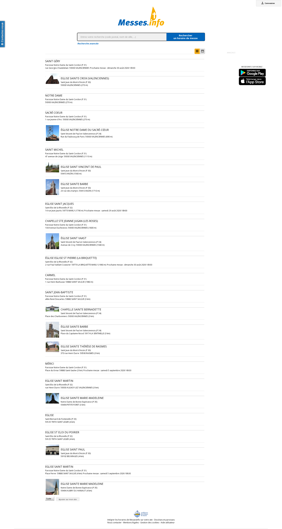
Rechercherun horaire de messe (185, 37)
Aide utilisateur (168, 522)
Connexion (270, 3)
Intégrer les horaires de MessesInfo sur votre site (130, 519)
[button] (197, 51)
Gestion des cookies (149, 522)
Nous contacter (114, 522)
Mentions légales (131, 522)
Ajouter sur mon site (68, 499)
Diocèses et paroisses (164, 519)
